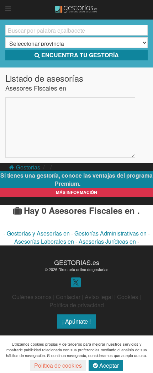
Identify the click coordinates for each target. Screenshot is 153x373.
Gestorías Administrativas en (111, 233)
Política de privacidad (76, 305)
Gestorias (28, 167)
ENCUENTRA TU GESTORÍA (80, 55)
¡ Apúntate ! (76, 321)
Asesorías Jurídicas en (108, 241)
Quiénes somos (32, 297)
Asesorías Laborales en (44, 241)
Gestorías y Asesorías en (39, 233)
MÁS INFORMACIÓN (76, 192)
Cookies (127, 297)
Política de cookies (58, 365)
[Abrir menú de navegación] (8, 9)
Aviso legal (99, 297)
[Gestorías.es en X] (76, 282)
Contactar (68, 297)
